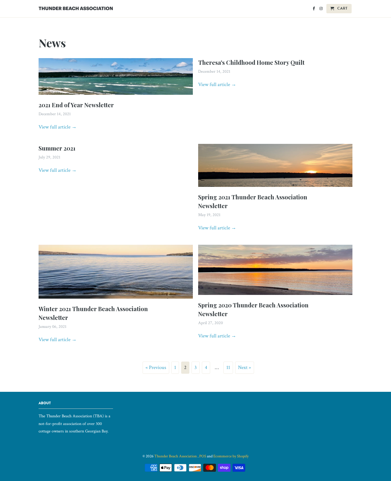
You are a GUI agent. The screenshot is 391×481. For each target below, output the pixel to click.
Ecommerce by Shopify (231, 456)
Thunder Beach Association (176, 456)
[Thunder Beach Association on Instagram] (321, 9)
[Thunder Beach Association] (76, 7)
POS (202, 456)
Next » (244, 367)
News (52, 42)
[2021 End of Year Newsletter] (116, 96)
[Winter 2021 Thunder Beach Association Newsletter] (116, 300)
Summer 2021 (57, 148)
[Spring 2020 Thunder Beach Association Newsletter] (275, 296)
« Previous (155, 367)
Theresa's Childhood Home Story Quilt (251, 62)
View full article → (58, 127)
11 (228, 367)
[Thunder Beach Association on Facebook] (314, 9)
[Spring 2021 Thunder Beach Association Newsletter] (275, 188)
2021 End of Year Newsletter (76, 105)
